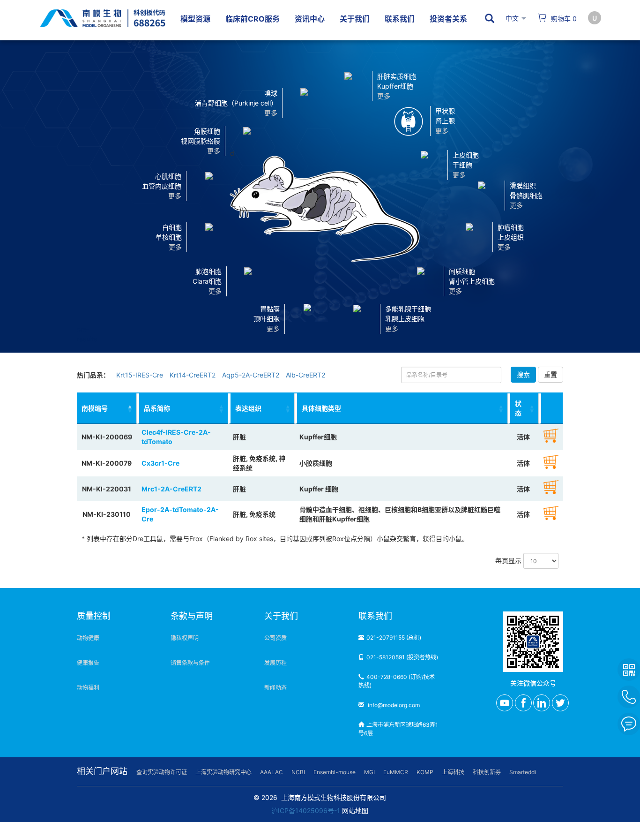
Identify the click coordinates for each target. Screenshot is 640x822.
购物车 (563, 19)
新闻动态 (275, 687)
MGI (369, 772)
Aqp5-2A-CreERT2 (250, 375)
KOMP (425, 772)
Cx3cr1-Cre (160, 463)
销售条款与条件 (190, 662)
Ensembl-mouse (334, 772)
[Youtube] (504, 702)
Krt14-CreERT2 (193, 375)
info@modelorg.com (393, 705)
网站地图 (355, 810)
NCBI (298, 772)
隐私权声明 (185, 637)
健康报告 (88, 662)
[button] (307, 318)
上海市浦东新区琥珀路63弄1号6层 (398, 729)
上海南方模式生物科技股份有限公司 (333, 797)
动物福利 (88, 687)
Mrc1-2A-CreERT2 (171, 489)
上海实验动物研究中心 (223, 772)
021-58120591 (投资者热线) (402, 657)
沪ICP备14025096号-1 (305, 810)
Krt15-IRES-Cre (139, 375)
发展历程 (275, 662)
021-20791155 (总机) (393, 637)
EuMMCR (395, 772)
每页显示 (509, 561)
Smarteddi (522, 772)
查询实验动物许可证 (161, 772)
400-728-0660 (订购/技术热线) (396, 681)
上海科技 (453, 772)
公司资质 (275, 637)
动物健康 (88, 637)
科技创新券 (487, 772)
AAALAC (271, 772)
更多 (273, 328)
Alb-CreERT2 (305, 375)
